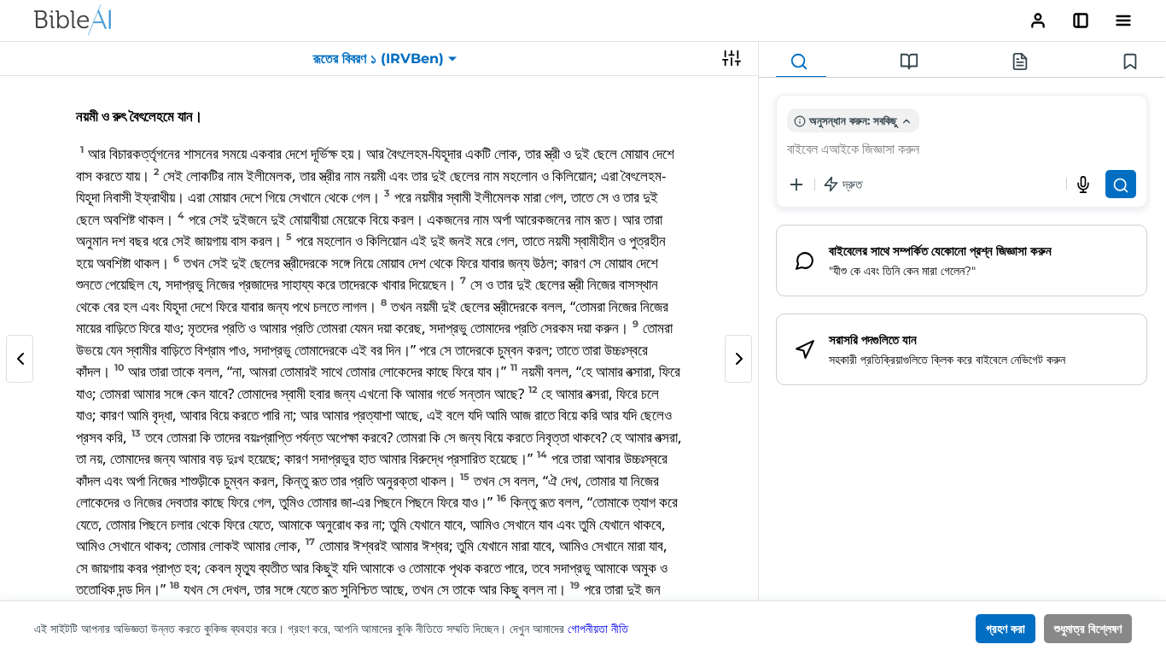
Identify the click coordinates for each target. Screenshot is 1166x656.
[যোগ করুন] (796, 184)
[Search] (1120, 184)
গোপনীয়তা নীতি (598, 628)
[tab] (801, 62)
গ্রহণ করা (1005, 628)
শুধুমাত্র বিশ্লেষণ (1088, 628)
